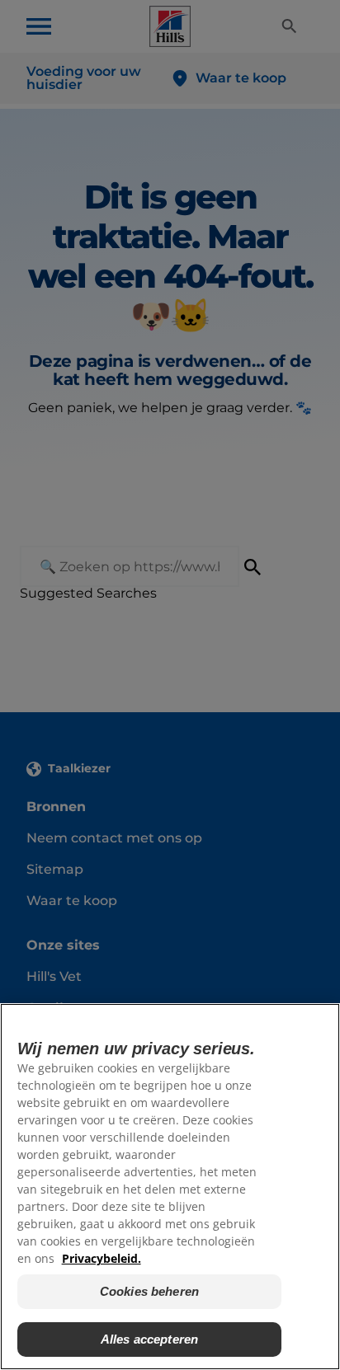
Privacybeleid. (101, 1258)
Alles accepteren (149, 1339)
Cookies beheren (149, 1291)
